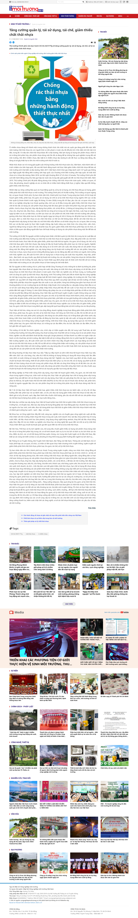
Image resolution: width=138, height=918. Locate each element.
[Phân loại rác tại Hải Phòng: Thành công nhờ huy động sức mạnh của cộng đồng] (20, 581)
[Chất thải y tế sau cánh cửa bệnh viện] (115, 755)
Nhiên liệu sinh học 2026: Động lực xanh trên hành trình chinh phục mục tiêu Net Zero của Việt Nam (83, 806)
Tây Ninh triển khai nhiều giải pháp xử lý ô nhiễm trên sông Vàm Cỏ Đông (44, 567)
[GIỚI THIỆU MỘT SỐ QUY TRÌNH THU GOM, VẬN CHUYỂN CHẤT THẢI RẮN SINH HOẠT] (91, 651)
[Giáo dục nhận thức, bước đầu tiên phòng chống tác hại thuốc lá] (118, 581)
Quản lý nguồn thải (38, 24)
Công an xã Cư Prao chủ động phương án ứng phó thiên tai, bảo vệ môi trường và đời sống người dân (112, 72)
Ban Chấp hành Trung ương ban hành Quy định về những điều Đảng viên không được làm (22, 698)
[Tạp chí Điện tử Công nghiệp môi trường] (26, 9)
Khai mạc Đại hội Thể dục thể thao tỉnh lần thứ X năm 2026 (114, 841)
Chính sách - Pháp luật (32, 16)
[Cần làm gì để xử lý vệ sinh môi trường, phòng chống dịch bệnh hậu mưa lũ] (69, 581)
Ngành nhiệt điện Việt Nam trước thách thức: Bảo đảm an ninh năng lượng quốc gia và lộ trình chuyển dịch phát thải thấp (23, 806)
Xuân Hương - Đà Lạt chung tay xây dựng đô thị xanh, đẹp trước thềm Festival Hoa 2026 (112, 63)
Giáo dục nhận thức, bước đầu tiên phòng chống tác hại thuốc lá (117, 594)
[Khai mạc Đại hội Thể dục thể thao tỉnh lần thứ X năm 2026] (115, 827)
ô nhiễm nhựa (42, 534)
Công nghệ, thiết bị (50, 16)
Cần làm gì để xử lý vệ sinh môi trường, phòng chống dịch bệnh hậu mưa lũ (69, 594)
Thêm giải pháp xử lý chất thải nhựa (36, 521)
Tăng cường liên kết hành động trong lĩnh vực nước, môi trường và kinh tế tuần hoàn (83, 698)
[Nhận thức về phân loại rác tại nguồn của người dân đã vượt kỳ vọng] (69, 554)
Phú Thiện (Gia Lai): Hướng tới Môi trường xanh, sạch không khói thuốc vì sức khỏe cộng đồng (116, 663)
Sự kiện (17, 16)
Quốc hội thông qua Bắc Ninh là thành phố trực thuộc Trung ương (113, 130)
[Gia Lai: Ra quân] (23, 755)
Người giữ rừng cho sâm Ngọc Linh (110, 86)
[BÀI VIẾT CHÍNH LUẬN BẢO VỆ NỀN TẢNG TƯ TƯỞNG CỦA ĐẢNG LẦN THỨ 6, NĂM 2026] (54, 791)
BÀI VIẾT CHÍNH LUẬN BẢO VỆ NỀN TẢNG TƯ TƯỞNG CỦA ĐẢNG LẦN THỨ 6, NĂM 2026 (53, 806)
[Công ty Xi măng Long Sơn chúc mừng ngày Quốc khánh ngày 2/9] (54, 862)
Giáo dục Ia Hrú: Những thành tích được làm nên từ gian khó (112, 116)
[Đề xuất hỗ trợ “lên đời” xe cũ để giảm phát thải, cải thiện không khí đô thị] (45, 581)
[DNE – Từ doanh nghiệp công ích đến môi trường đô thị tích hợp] (115, 791)
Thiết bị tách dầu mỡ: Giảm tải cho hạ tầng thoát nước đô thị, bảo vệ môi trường (83, 770)
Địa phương (110, 16)
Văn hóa (99, 16)
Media (120, 16)
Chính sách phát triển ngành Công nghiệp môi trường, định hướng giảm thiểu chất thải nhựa (39, 53)
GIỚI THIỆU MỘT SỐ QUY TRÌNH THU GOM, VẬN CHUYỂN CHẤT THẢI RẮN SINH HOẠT (91, 663)
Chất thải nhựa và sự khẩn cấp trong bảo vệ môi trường (42, 518)
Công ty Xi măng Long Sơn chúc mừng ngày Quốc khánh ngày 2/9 (111, 80)
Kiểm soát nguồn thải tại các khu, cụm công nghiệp (93, 566)
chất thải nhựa (30, 534)
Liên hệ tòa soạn (113, 2)
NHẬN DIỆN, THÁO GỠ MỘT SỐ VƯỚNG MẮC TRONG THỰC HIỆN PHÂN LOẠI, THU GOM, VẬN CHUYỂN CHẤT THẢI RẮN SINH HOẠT (91, 639)
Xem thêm (69, 604)
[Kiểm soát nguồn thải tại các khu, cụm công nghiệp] (93, 554)
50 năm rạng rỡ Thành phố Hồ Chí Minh (114, 696)
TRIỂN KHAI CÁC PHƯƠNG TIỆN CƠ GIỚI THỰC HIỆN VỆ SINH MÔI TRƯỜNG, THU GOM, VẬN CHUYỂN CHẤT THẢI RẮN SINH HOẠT (40, 662)
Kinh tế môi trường (67, 16)
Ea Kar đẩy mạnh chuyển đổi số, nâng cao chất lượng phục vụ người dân (112, 123)
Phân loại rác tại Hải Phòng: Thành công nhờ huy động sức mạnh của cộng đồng (19, 594)
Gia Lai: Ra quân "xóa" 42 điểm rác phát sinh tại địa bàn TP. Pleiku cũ (23, 769)
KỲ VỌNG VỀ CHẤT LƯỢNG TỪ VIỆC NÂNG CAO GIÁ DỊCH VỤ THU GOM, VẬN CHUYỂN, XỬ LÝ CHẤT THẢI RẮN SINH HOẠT (117, 639)
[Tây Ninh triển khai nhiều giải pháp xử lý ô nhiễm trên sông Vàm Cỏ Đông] (45, 554)
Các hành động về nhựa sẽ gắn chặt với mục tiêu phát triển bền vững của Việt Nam (52, 515)
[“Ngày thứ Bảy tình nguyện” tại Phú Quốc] (93, 581)
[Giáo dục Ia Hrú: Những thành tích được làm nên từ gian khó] (115, 862)
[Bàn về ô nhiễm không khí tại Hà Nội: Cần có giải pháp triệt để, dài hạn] (118, 554)
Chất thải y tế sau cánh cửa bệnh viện (114, 768)
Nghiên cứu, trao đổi (85, 16)
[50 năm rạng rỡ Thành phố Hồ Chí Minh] (115, 683)
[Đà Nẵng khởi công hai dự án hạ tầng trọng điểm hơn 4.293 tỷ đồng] (84, 862)
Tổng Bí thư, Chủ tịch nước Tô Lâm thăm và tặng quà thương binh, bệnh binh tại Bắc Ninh (53, 698)
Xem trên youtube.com (112, 612)
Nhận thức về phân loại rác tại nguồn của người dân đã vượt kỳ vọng (68, 567)
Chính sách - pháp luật (22, 706)
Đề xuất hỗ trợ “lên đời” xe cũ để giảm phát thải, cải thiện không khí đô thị (44, 594)
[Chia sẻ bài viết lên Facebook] (10, 42)
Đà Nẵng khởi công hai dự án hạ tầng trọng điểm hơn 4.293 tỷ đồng (111, 109)
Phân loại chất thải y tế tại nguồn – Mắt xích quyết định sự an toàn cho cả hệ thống (84, 734)
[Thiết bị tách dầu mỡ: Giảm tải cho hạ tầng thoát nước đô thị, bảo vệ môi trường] (84, 755)
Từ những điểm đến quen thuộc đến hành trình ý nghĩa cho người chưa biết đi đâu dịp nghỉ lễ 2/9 (113, 93)
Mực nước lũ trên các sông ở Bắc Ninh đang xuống (111, 102)
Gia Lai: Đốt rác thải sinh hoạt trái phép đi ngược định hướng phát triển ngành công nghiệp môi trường (53, 770)
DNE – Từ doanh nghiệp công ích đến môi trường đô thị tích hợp (113, 805)
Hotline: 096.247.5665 (95, 2)
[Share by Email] (92, 42)
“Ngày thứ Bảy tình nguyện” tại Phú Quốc (91, 593)
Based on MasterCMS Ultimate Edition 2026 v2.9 (25, 903)
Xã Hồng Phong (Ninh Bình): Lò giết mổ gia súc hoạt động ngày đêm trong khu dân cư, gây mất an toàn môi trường (20, 567)
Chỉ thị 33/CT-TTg (16, 534)
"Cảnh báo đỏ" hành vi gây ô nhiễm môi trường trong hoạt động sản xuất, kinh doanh (22, 734)
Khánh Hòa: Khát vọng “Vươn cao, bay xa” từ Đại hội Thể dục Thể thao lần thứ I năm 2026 (84, 841)
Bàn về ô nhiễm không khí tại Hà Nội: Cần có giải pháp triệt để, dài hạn (117, 567)
